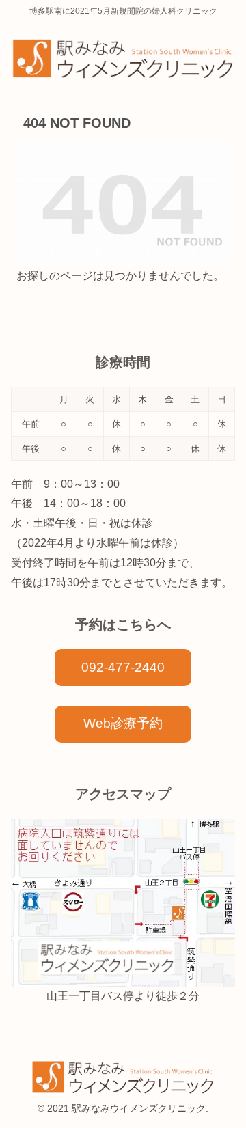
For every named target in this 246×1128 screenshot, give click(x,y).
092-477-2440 (123, 667)
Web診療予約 (123, 723)
